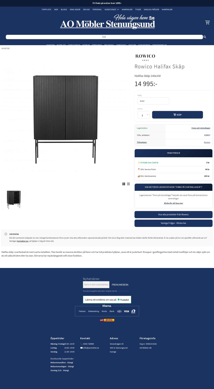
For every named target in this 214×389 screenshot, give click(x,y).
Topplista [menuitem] (46, 9)
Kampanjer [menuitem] (127, 9)
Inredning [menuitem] (121, 45)
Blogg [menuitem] (64, 9)
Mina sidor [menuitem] (75, 9)
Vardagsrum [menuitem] (74, 45)
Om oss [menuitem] (86, 9)
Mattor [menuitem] (132, 45)
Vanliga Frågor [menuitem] (151, 9)
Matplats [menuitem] (61, 45)
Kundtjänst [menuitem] (110, 9)
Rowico (207, 142)
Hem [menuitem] (56, 9)
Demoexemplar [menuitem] (159, 45)
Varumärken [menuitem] (144, 45)
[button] (207, 22)
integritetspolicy (123, 291)
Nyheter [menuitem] (50, 45)
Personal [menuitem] (97, 9)
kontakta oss (22, 241)
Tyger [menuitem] (138, 9)
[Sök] (205, 37)
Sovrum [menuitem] (86, 45)
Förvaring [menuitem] (97, 45)
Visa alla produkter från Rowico (173, 214)
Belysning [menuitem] (109, 45)
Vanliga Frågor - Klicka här (173, 223)
